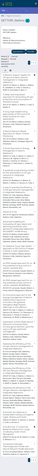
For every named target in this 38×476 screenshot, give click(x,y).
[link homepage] (7, 3)
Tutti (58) (30, 52)
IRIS (2, 16)
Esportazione (18, 52)
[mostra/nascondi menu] (36, 4)
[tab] (5, 70)
